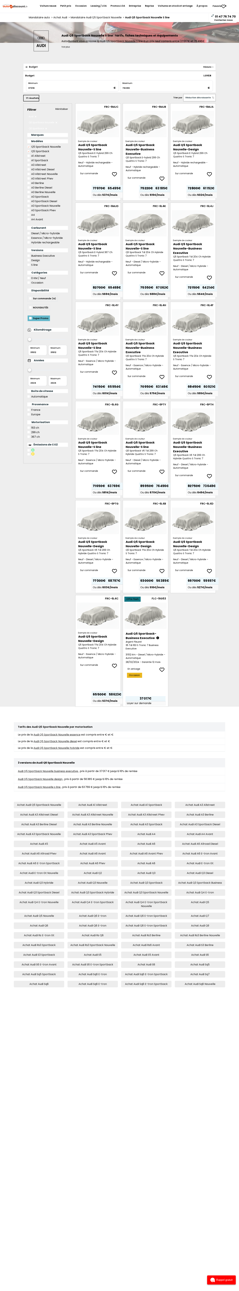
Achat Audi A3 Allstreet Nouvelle (92, 814)
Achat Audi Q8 (39, 925)
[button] (221, 1280)
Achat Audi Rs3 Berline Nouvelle (200, 935)
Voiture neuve (48, 5)
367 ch (35, 437)
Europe (35, 414)
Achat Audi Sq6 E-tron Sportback (146, 974)
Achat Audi (62, 17)
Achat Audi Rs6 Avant (146, 945)
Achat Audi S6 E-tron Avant (39, 964)
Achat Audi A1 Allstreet (92, 805)
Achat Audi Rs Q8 (93, 935)
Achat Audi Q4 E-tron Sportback (93, 902)
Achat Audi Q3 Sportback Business (200, 883)
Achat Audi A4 (146, 834)
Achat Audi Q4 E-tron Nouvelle (39, 902)
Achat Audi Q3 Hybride (39, 883)
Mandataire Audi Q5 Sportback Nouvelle (98, 17)
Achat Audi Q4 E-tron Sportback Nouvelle (146, 904)
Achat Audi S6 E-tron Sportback (92, 964)
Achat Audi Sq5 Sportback (39, 974)
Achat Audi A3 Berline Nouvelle (92, 824)
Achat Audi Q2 (93, 873)
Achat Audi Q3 (146, 873)
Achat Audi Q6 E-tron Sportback (146, 916)
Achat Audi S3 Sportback (39, 955)
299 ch (35, 432)
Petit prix (65, 5)
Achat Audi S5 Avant (146, 955)
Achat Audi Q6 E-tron (92, 916)
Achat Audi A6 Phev (92, 863)
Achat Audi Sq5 (200, 964)
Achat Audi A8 (146, 863)
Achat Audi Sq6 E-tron (93, 974)
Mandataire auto (41, 17)
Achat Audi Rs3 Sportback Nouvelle (92, 945)
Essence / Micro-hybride (47, 238)
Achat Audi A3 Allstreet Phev (146, 814)
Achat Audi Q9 (200, 925)
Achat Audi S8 (146, 964)
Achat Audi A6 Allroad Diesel (200, 844)
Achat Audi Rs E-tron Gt (39, 935)
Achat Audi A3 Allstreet (200, 805)
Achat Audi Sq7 (200, 974)
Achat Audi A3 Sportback (146, 824)
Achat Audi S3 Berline (200, 945)
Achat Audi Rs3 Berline (146, 935)
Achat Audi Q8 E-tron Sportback (146, 925)
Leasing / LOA (99, 5)
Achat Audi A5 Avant (93, 844)
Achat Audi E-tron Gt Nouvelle (39, 873)
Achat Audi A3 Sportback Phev (92, 834)
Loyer (207, 75)
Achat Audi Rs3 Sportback (39, 945)
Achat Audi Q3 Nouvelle (92, 883)
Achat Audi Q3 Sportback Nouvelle (146, 892)
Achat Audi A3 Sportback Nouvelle (39, 834)
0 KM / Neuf (38, 278)
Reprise (149, 5)
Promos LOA (118, 5)
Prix (195, 75)
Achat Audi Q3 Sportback (146, 883)
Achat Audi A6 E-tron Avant (200, 853)
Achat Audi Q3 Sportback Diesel (39, 892)
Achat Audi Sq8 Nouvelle (200, 984)
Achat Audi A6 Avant (93, 853)
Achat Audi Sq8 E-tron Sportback (146, 984)
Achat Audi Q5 (200, 902)
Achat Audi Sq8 (39, 984)
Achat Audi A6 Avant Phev (146, 853)
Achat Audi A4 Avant (200, 834)
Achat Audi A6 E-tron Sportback (39, 863)
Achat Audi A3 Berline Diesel (39, 824)
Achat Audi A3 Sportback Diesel (200, 824)
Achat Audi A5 (39, 844)
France (35, 410)
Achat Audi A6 (146, 844)
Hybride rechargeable (45, 242)
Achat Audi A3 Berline (200, 814)
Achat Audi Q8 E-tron (92, 925)
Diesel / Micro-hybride (45, 233)
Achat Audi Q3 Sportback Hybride (92, 892)
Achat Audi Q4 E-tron (200, 892)
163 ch (35, 428)
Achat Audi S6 (200, 955)
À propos (202, 5)
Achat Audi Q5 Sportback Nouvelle (39, 805)
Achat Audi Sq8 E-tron (93, 984)
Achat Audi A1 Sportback (146, 805)
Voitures (175, 5)
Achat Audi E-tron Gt (200, 863)
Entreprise (135, 5)
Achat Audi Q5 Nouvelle (39, 916)
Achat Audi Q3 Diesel (200, 873)
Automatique (39, 396)
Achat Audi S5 (92, 955)
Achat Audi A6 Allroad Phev (39, 853)
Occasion (81, 5)
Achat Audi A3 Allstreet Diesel (39, 814)
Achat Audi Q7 (200, 916)
